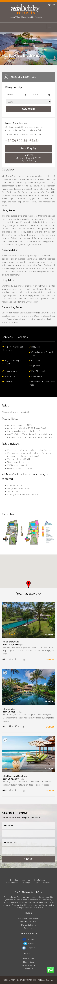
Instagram (30, 948)
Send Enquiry (28, 148)
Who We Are (28, 959)
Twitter (31, 943)
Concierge (26, 882)
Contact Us (47, 882)
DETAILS (50, 659)
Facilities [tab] (22, 337)
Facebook (31, 939)
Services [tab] (7, 337)
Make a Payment (11, 882)
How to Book (39, 880)
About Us (26, 880)
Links (37, 882)
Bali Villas (14, 880)
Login (53, 4)
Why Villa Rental (28, 965)
